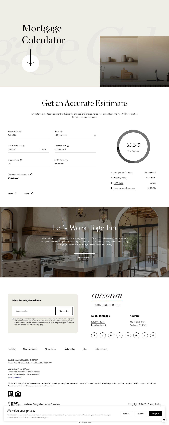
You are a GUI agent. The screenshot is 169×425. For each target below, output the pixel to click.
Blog (85, 349)
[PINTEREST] (136, 335)
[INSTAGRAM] (103, 335)
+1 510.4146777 (16, 375)
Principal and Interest (123, 172)
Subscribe (64, 311)
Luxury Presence (51, 404)
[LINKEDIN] (111, 335)
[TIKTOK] (145, 335)
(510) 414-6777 (98, 322)
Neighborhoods (30, 349)
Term (57, 131)
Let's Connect (84, 257)
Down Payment (14, 146)
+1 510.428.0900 (32, 375)
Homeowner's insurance (18, 174)
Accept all (155, 413)
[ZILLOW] (153, 335)
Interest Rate (13, 160)
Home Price (13, 131)
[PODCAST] (128, 335)
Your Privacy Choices (84, 422)
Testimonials (69, 349)
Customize (140, 413)
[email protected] (14, 377)
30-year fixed (61, 135)
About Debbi (50, 349)
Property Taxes (120, 177)
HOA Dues (59, 160)
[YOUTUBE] (119, 335)
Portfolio (11, 349)
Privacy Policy (154, 404)
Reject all (126, 413)
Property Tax (60, 146)
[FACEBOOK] (94, 335)
